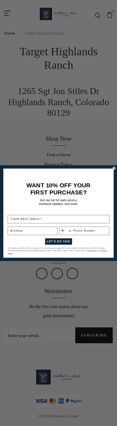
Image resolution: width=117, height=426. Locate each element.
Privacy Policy (92, 250)
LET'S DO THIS (58, 241)
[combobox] (66, 231)
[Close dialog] (114, 168)
